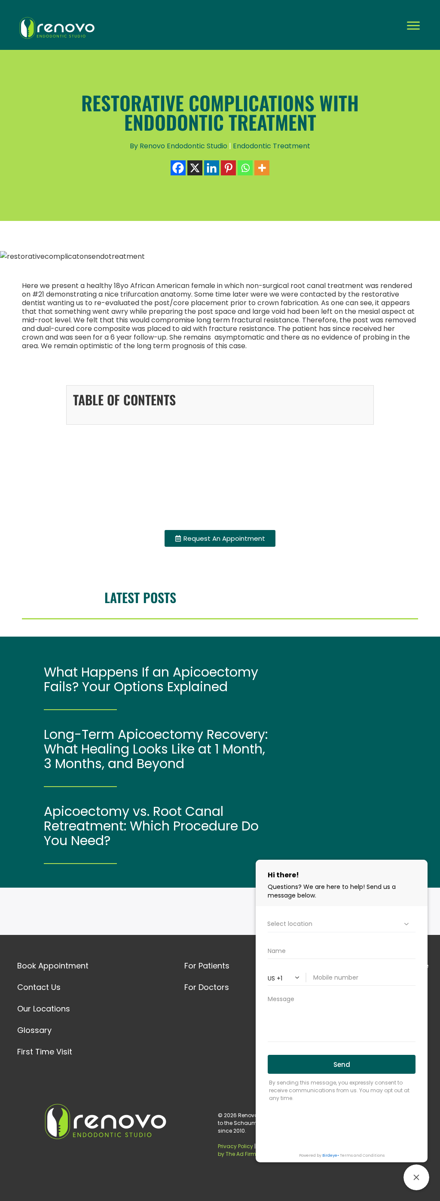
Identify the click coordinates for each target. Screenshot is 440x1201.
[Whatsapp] (245, 167)
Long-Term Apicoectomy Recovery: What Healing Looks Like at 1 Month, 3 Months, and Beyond (156, 749)
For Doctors (206, 987)
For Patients (206, 965)
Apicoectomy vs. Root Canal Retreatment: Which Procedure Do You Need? (151, 826)
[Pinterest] (228, 167)
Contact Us (39, 987)
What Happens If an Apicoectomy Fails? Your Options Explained (151, 679)
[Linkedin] (211, 167)
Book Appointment (53, 965)
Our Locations (43, 1008)
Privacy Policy (236, 1146)
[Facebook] (178, 167)
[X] (194, 167)
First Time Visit (44, 1051)
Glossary (34, 1030)
